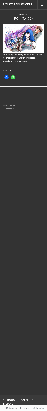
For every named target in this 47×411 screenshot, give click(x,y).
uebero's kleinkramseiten (17, 4)
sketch (12, 105)
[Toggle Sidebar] (42, 4)
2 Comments (8, 108)
